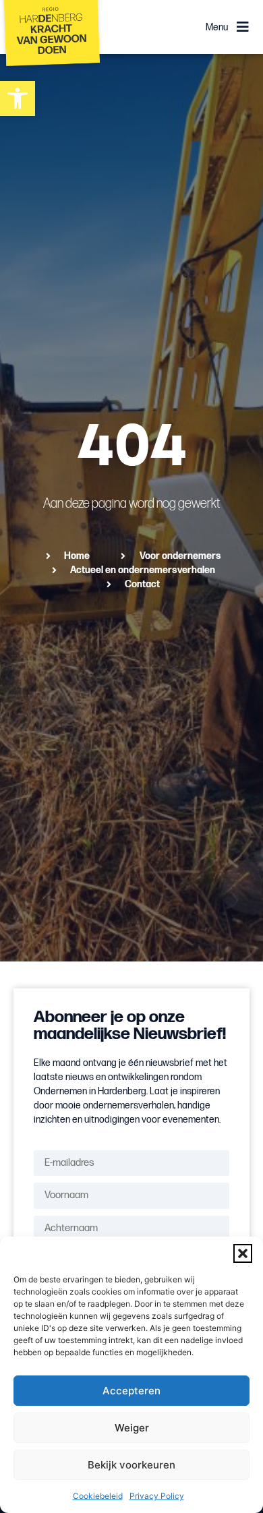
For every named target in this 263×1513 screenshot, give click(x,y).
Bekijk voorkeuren (131, 1464)
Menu (217, 27)
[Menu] (243, 27)
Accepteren (131, 1390)
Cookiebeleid (98, 1496)
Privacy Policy (156, 1496)
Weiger (132, 1427)
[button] (243, 1253)
